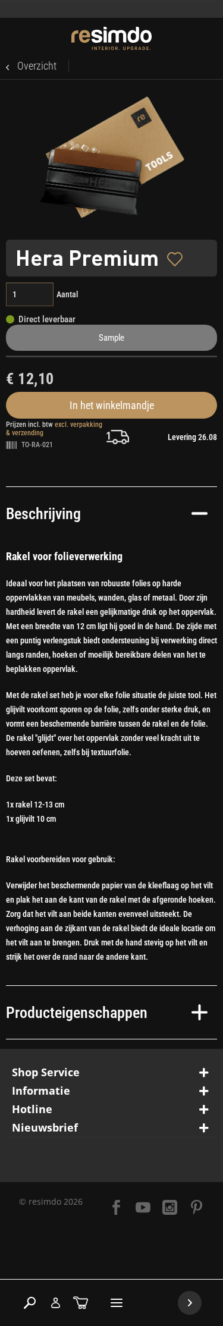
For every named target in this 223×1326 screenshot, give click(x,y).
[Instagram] (169, 1208)
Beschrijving (43, 514)
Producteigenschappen (76, 1013)
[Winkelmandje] (80, 1302)
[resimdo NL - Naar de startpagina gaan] (111, 38)
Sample (111, 337)
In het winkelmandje (112, 405)
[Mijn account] (55, 1303)
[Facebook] (116, 1208)
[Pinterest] (196, 1208)
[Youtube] (143, 1208)
